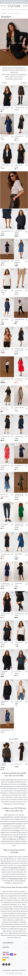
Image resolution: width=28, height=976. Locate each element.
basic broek (13, 867)
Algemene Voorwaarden (19, 970)
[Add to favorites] (12, 86)
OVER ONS (5, 947)
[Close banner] (25, 2)
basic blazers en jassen (16, 878)
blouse (21, 837)
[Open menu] (1, 6)
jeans (17, 830)
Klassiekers (16, 13)
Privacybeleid (6, 970)
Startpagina (3, 13)
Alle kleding (10, 13)
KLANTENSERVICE (7, 943)
